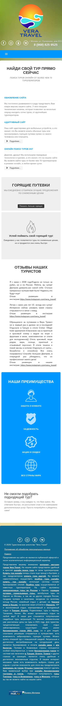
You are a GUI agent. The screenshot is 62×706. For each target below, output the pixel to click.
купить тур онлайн (14, 582)
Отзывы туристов (34, 668)
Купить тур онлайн (12, 573)
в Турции (29, 653)
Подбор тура (33, 584)
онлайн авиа (45, 645)
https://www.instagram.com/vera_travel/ (38, 299)
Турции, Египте (20, 610)
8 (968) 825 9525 (46, 45)
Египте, (39, 653)
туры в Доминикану (23, 676)
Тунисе (46, 653)
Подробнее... (15, 141)
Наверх (7, 554)
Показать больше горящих (31, 206)
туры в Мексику (42, 676)
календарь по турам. (13, 668)
